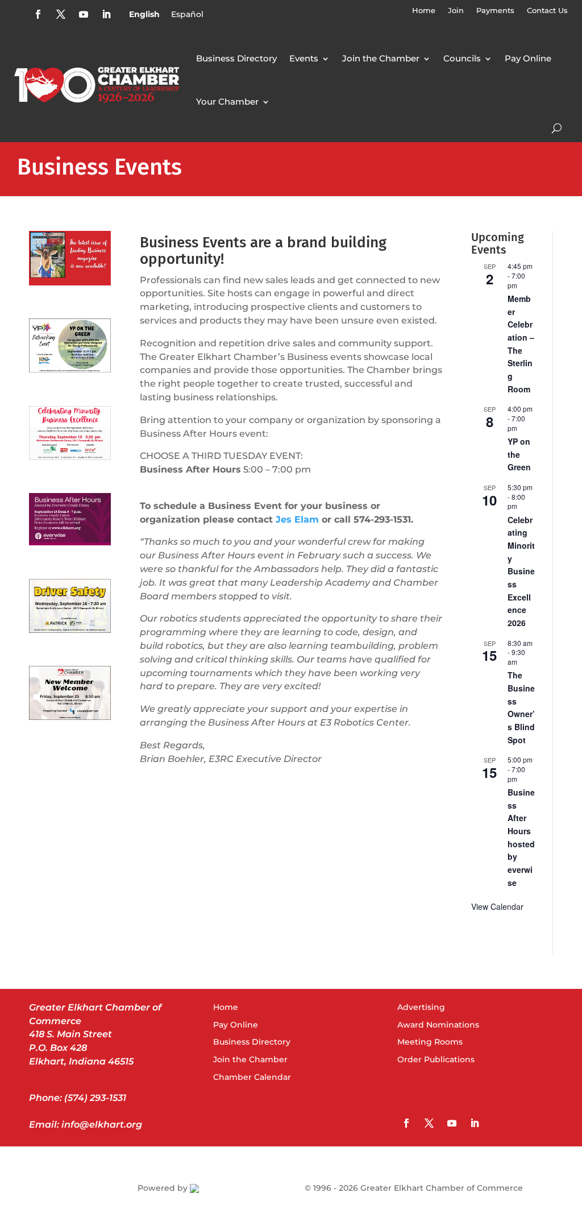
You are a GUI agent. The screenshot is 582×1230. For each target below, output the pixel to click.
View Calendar (497, 906)
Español (187, 14)
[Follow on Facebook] (38, 14)
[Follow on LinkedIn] (106, 14)
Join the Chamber (380, 58)
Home (423, 10)
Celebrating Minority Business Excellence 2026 (521, 571)
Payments (495, 10)
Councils (462, 58)
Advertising (421, 1007)
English (144, 14)
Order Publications (436, 1059)
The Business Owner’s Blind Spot (521, 707)
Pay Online (528, 58)
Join (456, 10)
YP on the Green (519, 454)
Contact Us (547, 10)
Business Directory (236, 58)
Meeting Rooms (430, 1042)
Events (303, 58)
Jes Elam (297, 519)
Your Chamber (227, 101)
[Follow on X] (61, 14)
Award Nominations (438, 1025)
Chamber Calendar (252, 1077)
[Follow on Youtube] (83, 14)
